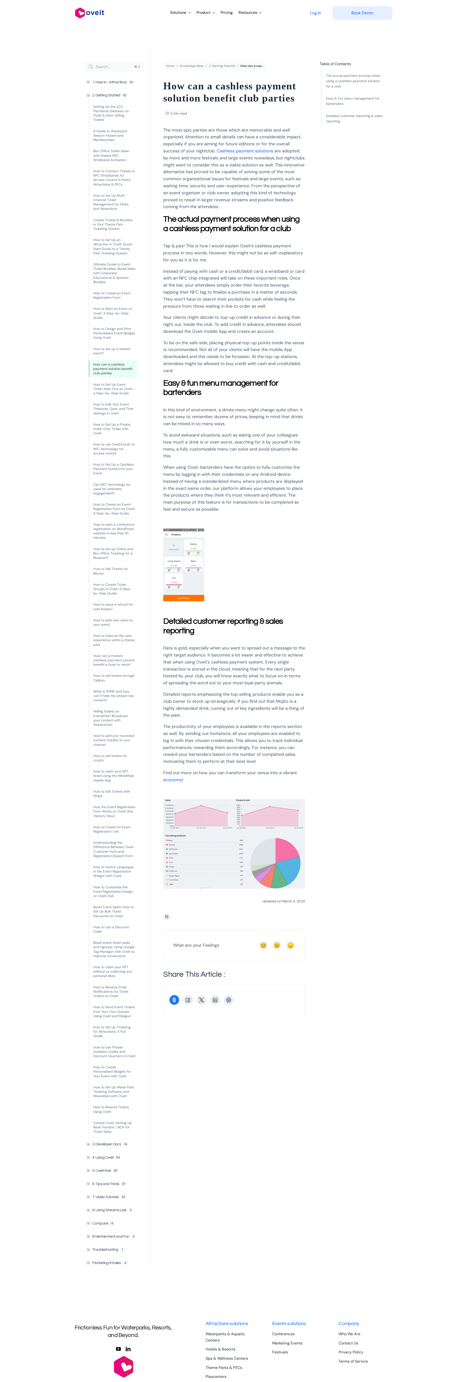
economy (172, 780)
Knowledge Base (192, 66)
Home (170, 66)
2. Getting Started (222, 66)
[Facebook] (188, 1000)
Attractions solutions (227, 1323)
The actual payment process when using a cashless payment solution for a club (353, 80)
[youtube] (118, 1349)
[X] (201, 1000)
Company (349, 1323)
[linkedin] (128, 1349)
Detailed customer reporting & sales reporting (354, 118)
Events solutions (289, 1323)
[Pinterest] (228, 1000)
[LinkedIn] (215, 1000)
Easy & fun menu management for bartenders (353, 101)
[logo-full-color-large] (90, 6)
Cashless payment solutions (245, 151)
